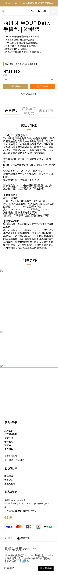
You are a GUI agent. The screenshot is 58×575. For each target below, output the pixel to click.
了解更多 (24, 561)
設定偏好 (9, 568)
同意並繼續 (46, 568)
